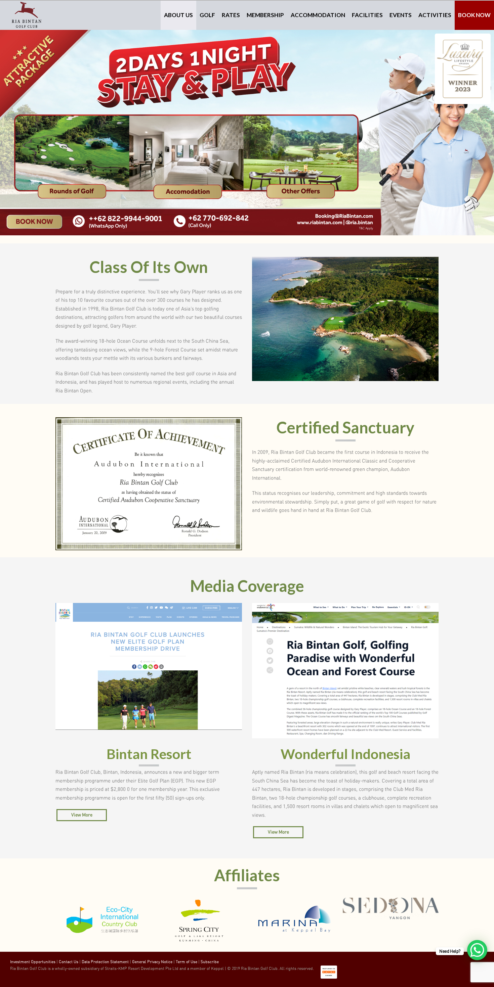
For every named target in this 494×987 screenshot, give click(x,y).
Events (400, 14)
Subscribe (210, 961)
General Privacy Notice (152, 961)
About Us (178, 14)
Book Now (474, 14)
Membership (265, 14)
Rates (231, 14)
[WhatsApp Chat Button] (477, 950)
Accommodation (318, 14)
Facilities (367, 14)
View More (81, 814)
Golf (207, 14)
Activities (434, 14)
